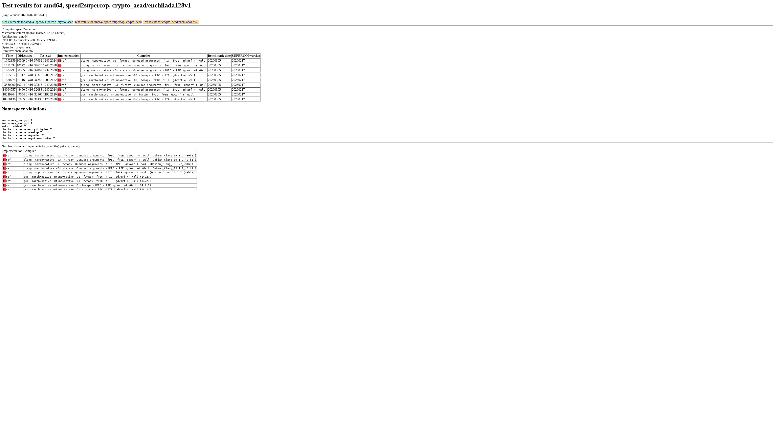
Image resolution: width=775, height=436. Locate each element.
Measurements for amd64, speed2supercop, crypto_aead (37, 22)
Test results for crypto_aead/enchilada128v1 (171, 22)
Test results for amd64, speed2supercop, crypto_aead (108, 22)
